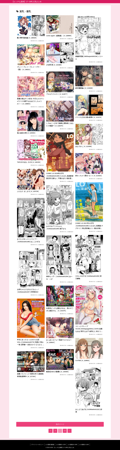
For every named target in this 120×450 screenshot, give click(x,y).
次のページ (60, 424)
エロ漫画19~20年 (72, 444)
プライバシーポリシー (37, 444)
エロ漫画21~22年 (61, 444)
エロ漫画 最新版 (49, 444)
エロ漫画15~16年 (84, 444)
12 (65, 430)
